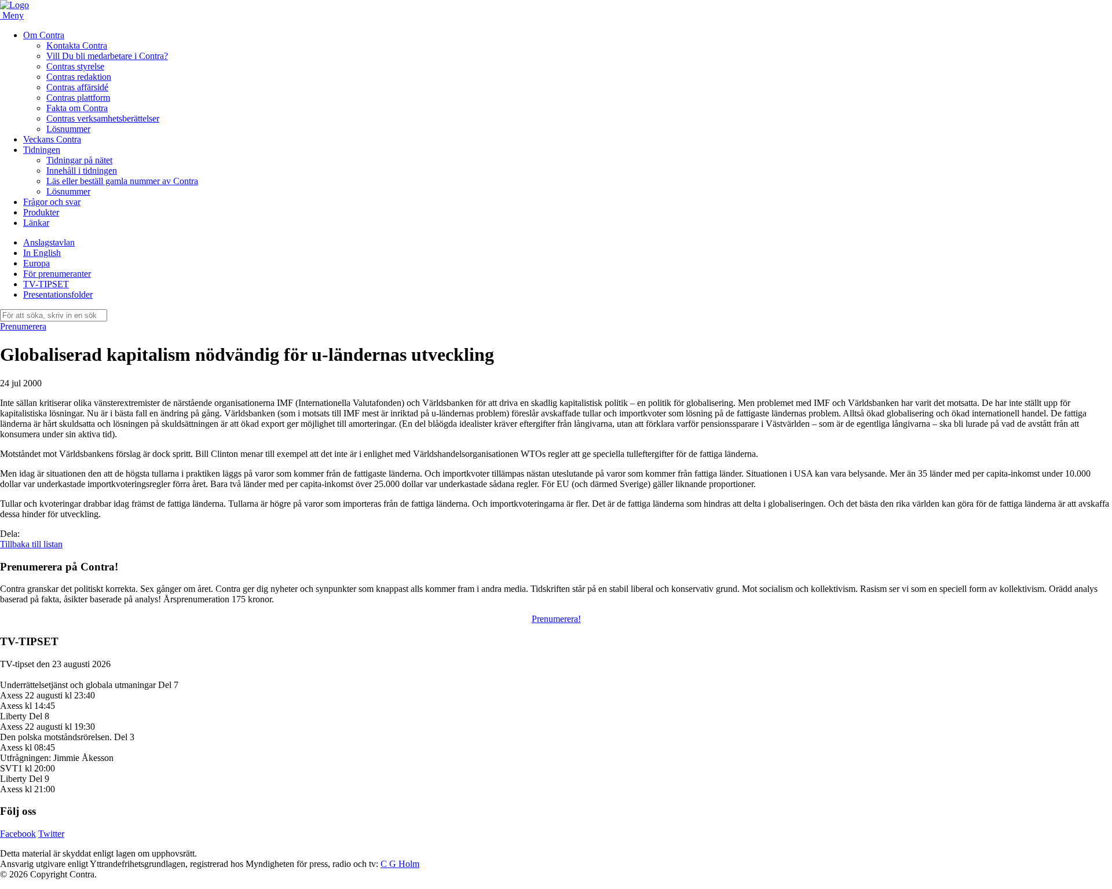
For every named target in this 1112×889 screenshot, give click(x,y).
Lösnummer (68, 129)
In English (42, 253)
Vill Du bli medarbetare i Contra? (107, 56)
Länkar (36, 223)
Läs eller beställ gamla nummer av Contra (122, 181)
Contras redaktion (78, 77)
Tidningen (41, 150)
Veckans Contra (52, 139)
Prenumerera (23, 326)
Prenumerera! (556, 619)
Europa (36, 263)
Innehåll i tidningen (81, 170)
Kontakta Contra (76, 45)
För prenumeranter (57, 274)
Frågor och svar (52, 202)
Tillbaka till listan (31, 544)
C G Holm (400, 864)
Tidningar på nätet (79, 160)
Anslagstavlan (49, 242)
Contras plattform (78, 98)
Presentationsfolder (58, 294)
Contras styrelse (75, 66)
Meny (13, 15)
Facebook (18, 834)
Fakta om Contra (77, 108)
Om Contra (43, 35)
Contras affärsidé (77, 87)
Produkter (41, 212)
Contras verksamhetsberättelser (102, 118)
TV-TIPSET (46, 284)
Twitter (51, 834)
